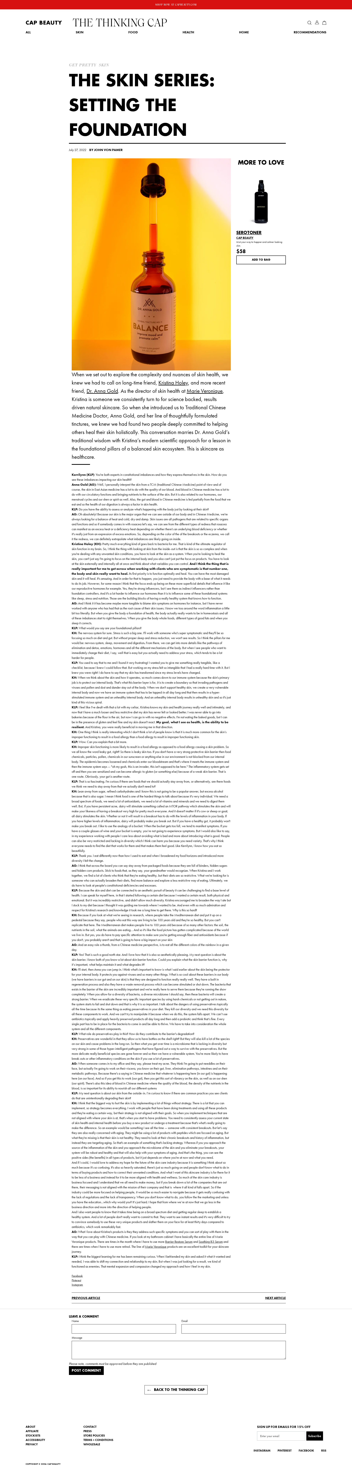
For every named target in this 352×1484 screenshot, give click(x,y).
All (28, 32)
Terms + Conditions (98, 1440)
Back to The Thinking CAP (179, 1389)
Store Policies (94, 1435)
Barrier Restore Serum (178, 1242)
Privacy (32, 1444)
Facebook (77, 1276)
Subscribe (314, 1436)
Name (75, 1321)
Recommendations (310, 32)
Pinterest (76, 1280)
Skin (79, 32)
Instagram (77, 1285)
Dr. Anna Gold (102, 390)
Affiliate (32, 1431)
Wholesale (91, 1444)
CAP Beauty (44, 23)
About (30, 1427)
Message (77, 1338)
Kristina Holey (173, 382)
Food (133, 32)
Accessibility (35, 1440)
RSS (323, 1450)
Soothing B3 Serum (211, 1242)
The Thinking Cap (120, 23)
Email (185, 1321)
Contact (89, 1427)
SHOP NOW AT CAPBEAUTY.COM (176, 4)
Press (87, 1431)
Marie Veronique (205, 390)
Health (188, 32)
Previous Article (86, 1298)
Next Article (275, 1298)
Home (244, 32)
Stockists (33, 1435)
